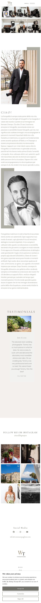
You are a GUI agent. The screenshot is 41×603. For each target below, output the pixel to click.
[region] (20, 587)
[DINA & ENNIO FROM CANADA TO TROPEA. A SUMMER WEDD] (10, 453)
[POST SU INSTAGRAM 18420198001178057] (30, 473)
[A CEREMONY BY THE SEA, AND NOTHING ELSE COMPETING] (30, 493)
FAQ (20, 570)
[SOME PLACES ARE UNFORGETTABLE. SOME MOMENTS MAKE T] (10, 473)
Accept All (20, 588)
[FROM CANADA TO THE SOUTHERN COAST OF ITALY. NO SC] (30, 453)
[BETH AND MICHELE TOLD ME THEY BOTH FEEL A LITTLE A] (10, 493)
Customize (20, 594)
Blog (20, 567)
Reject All (20, 599)
